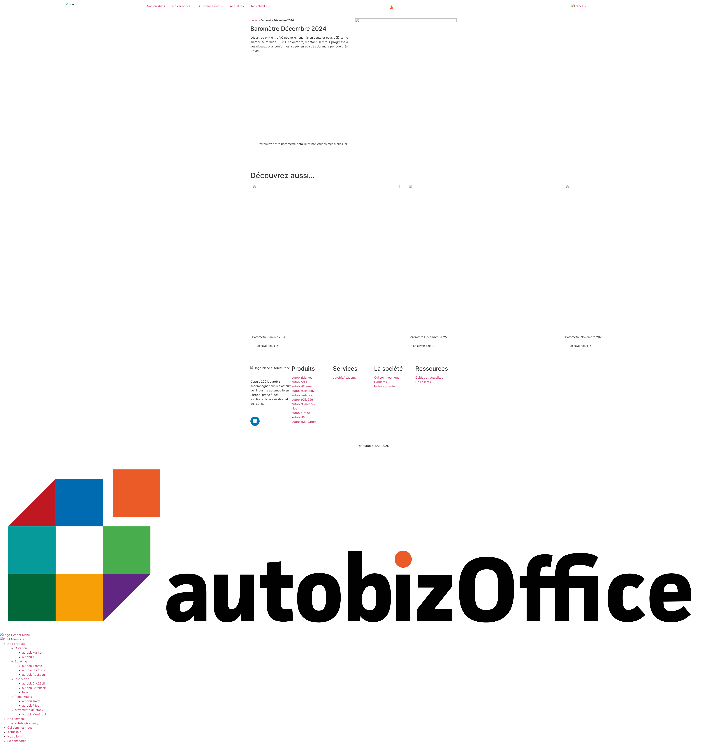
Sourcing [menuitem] (21, 661)
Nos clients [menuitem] (15, 736)
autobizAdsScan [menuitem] (33, 674)
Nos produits (156, 6)
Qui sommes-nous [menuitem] (19, 727)
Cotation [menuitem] (21, 648)
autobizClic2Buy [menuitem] (33, 670)
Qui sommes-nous (210, 6)
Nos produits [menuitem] (16, 644)
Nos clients (259, 6)
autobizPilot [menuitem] (30, 705)
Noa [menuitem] (25, 692)
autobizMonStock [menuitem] (34, 714)
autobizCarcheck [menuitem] (34, 688)
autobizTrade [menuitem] (31, 701)
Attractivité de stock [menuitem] (29, 710)
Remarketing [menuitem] (23, 696)
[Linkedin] (255, 421)
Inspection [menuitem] (22, 679)
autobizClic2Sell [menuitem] (33, 683)
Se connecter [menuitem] (16, 741)
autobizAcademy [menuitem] (26, 723)
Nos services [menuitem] (16, 719)
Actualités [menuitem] (14, 732)
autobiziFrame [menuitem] (32, 666)
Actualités (237, 6)
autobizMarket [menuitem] (32, 652)
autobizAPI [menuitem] (29, 657)
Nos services (181, 6)
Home (253, 20)
